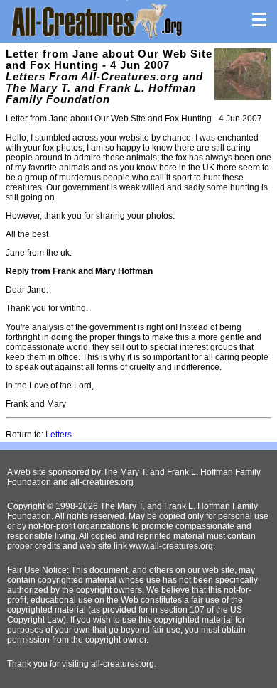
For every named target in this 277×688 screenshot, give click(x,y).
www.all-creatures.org (171, 546)
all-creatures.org (102, 482)
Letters (58, 434)
